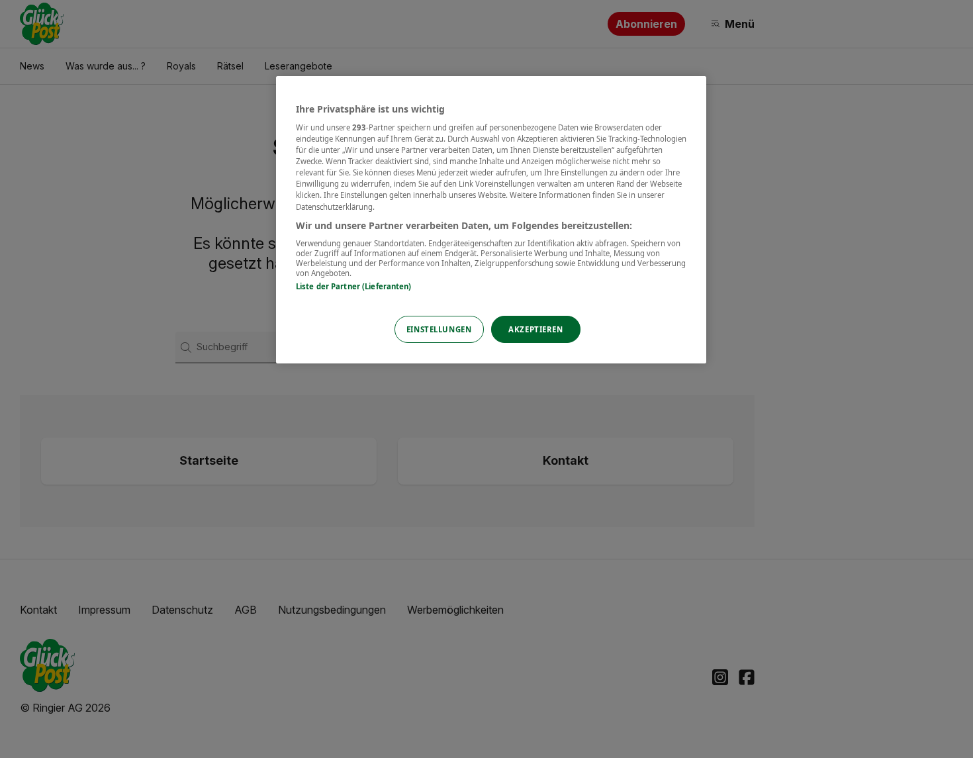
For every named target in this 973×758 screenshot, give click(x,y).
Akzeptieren (535, 329)
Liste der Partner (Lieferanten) (354, 286)
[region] (491, 220)
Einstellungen (438, 329)
